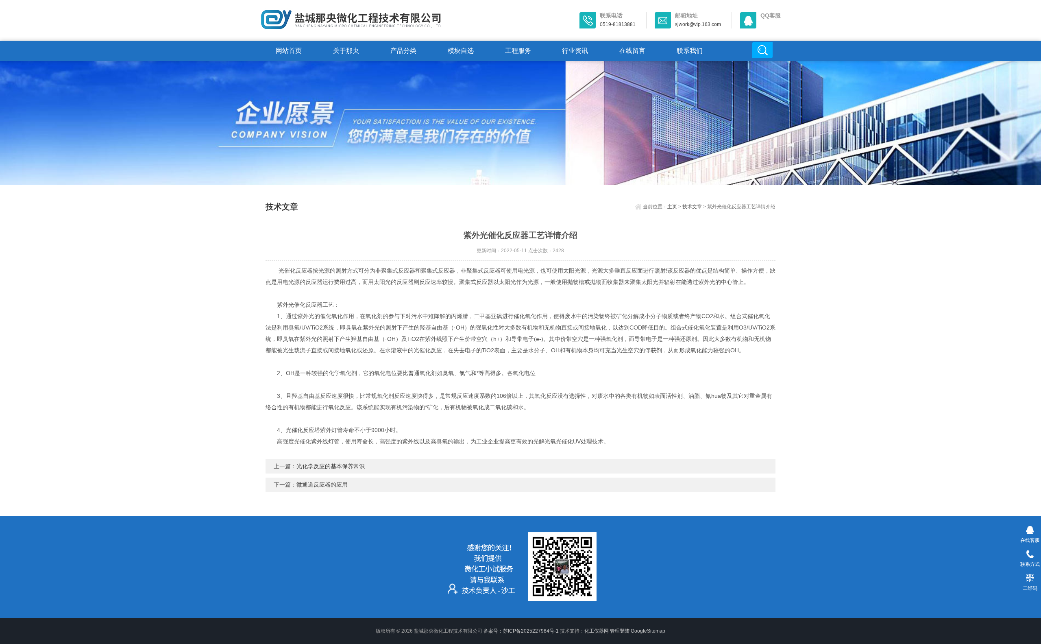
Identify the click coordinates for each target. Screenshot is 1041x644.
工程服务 (518, 50)
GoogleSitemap (648, 631)
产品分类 (403, 50)
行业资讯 (575, 50)
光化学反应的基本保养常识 (330, 466)
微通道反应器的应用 (322, 484)
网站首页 (289, 50)
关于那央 (346, 50)
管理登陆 (619, 631)
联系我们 (690, 50)
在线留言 (632, 50)
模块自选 (461, 50)
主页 (672, 207)
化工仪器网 (596, 631)
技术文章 (692, 207)
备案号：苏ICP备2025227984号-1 (521, 631)
